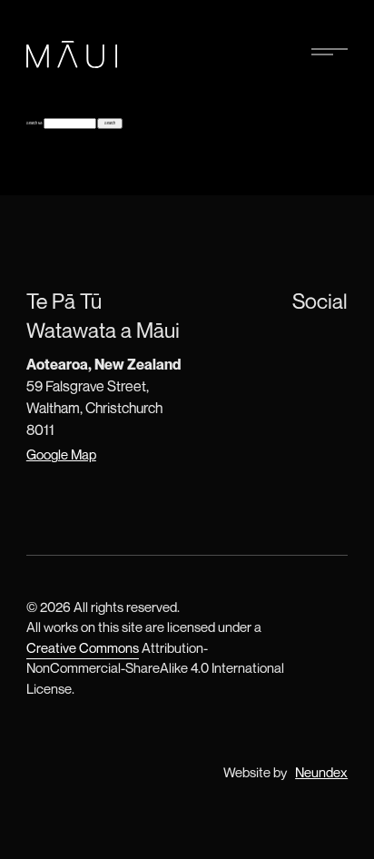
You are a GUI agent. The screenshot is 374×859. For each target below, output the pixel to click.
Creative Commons (82, 647)
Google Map (61, 454)
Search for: (34, 123)
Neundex (321, 772)
